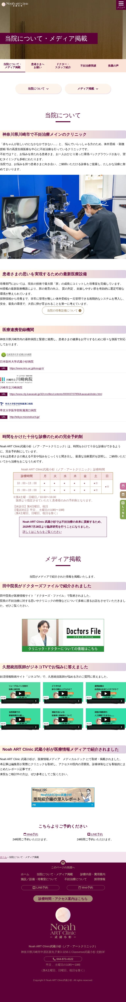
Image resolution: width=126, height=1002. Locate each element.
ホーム (25, 874)
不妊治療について (75, 879)
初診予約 (123, 486)
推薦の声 (113, 65)
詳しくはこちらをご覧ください (42, 531)
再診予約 (123, 494)
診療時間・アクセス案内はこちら (63, 898)
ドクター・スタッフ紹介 (63, 66)
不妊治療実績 (88, 65)
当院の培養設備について (62, 310)
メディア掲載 (85, 88)
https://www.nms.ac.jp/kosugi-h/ (27, 368)
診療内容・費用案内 (92, 874)
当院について (36, 88)
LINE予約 (123, 511)
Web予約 (32, 834)
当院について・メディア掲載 (12, 66)
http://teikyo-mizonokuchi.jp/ (25, 416)
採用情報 (99, 879)
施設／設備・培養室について (39, 879)
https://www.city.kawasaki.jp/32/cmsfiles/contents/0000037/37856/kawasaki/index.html (56, 394)
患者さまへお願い (37, 66)
